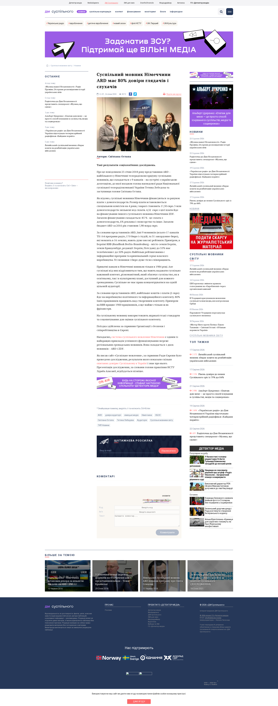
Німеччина (147, 415)
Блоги (163, 11)
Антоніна (181, 3)
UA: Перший (152, 23)
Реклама (108, 610)
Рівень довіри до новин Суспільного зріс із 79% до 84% (210, 202)
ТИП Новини (103, 425)
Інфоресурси (176, 11)
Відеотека (152, 622)
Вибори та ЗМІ (153, 624)
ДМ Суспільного (111, 3)
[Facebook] (130, 94)
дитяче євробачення (98, 23)
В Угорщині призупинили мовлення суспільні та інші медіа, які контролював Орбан (209, 301)
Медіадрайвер (165, 3)
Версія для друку (174, 94)
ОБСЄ (158, 415)
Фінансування (134, 11)
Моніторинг (150, 11)
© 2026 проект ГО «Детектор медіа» (214, 615)
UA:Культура (170, 23)
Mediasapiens (153, 612)
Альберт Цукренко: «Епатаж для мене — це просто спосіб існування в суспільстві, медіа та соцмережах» (66, 119)
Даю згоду (139, 701)
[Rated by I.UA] (132, 674)
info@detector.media (213, 618)
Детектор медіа (75, 3)
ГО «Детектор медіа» (199, 3)
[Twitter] (135, 94)
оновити (166, 496)
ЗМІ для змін (129, 3)
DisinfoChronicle (147, 3)
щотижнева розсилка (133, 440)
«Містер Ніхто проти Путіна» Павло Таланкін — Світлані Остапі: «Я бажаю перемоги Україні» (208, 327)
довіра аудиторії (113, 415)
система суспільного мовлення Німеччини (137, 337)
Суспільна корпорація (100, 11)
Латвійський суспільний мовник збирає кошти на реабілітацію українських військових (64, 148)
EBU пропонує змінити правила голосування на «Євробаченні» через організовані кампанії (208, 286)
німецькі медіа (131, 415)
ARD (100, 415)
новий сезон (120, 23)
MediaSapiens (93, 3)
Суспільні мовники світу (61, 65)
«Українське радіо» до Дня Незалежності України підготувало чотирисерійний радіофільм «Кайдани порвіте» (65, 133)
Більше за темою (60, 555)
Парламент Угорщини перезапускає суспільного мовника (207, 314)
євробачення (76, 23)
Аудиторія (142, 420)
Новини (81, 11)
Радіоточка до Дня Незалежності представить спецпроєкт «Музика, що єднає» (63, 104)
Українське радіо (56, 23)
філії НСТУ (136, 23)
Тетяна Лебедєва (125, 420)
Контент (119, 11)
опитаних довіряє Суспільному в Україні (122, 363)
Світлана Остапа (119, 156)
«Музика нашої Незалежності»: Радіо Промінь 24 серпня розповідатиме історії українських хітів (65, 89)
